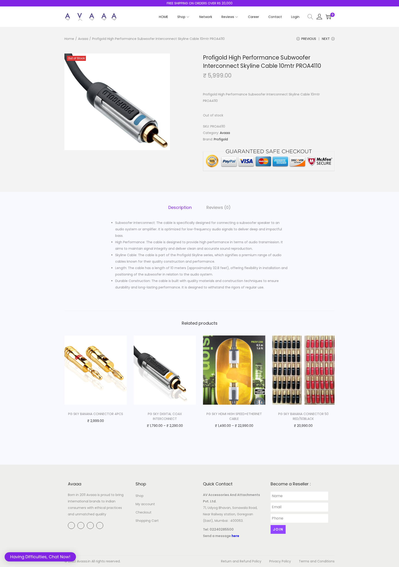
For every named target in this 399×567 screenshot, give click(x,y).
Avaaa (83, 38)
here (235, 536)
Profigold (221, 139)
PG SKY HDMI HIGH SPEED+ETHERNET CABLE (234, 416)
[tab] (180, 207)
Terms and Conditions (317, 561)
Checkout (143, 512)
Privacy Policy (280, 561)
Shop (140, 495)
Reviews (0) (218, 207)
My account (145, 504)
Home (69, 38)
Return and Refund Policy (241, 561)
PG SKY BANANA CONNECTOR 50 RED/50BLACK (303, 416)
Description (180, 207)
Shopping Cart (147, 520)
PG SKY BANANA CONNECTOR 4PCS (95, 414)
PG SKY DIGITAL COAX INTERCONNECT (165, 416)
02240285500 (222, 529)
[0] (328, 17)
